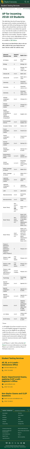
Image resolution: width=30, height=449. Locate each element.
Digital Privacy (5, 436)
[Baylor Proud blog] (6, 443)
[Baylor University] (9, 2)
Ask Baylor (4, 417)
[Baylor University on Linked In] (18, 443)
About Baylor (5, 413)
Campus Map (5, 423)
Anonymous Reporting (6, 428)
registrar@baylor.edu (9, 384)
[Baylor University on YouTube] (23, 443)
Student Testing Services (10, 5)
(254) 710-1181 (8, 387)
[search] (25, 1)
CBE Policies (13, 40)
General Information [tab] (7, 410)
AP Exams (19, 8)
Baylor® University (13, 445)
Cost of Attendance (6, 434)
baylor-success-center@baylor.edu (13, 398)
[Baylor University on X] (15, 443)
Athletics (4, 415)
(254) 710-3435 (8, 370)
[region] (15, 187)
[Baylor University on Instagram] (12, 443)
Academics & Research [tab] (20, 410)
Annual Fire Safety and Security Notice (6, 431)
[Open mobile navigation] (28, 2)
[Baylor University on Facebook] (9, 443)
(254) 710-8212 (8, 401)
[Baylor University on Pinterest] (20, 443)
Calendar (4, 421)
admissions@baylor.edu (10, 367)
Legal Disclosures (5, 438)
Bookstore (4, 419)
